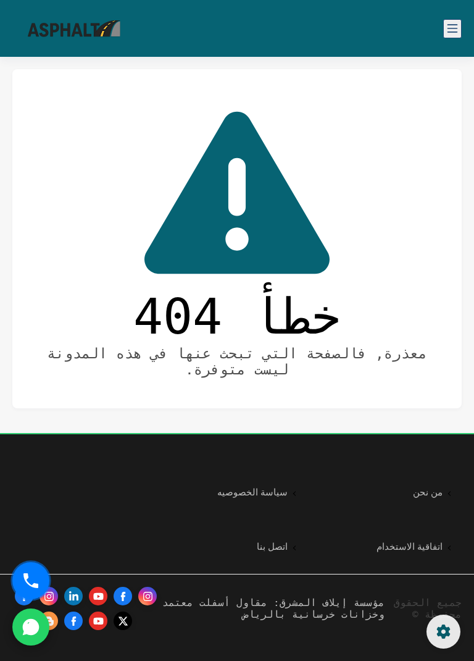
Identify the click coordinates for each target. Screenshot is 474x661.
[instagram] (147, 596)
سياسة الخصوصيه (252, 492)
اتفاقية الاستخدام (409, 547)
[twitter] (123, 621)
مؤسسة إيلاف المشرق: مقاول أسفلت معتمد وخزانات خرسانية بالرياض (273, 608)
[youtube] (98, 596)
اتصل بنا (272, 547)
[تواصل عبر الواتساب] (30, 627)
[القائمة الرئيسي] (452, 28)
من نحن (428, 492)
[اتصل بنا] (30, 580)
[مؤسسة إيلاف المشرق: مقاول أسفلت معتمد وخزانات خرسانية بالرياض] (74, 28)
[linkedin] (73, 596)
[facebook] (123, 596)
